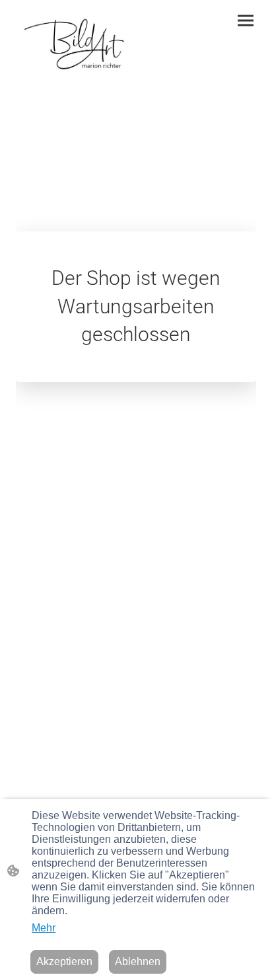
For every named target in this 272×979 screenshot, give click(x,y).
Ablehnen (137, 961)
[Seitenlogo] (73, 44)
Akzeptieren (64, 961)
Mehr (43, 927)
